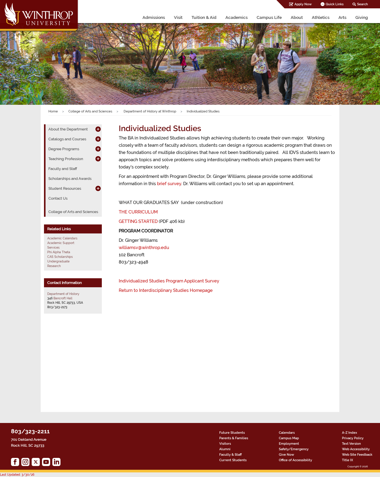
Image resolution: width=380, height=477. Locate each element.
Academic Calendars (62, 238)
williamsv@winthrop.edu (144, 247)
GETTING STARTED (138, 221)
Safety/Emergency (294, 449)
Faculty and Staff (62, 168)
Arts (342, 17)
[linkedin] (57, 463)
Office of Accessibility (295, 460)
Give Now (286, 455)
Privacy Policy (353, 438)
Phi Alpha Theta (58, 252)
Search (362, 4)
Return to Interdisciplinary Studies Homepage (166, 290)
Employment (289, 444)
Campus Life (269, 17)
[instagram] (26, 463)
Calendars (287, 433)
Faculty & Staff (230, 455)
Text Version (351, 444)
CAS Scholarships (60, 256)
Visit (178, 17)
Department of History (63, 294)
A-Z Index (349, 433)
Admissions (153, 17)
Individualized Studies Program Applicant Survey (169, 281)
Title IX (347, 460)
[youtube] (47, 463)
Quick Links (334, 4)
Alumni (224, 449)
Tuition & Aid (204, 17)
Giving (361, 17)
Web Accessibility (356, 449)
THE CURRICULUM (138, 212)
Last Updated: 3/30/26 (17, 474)
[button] (28, 58)
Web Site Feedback (357, 455)
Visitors (225, 444)
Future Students (232, 433)
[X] (37, 463)
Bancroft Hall (62, 298)
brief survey (169, 183)
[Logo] (39, 16)
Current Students (233, 460)
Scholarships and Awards (69, 178)
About (297, 17)
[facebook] (16, 463)
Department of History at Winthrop (149, 111)
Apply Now (303, 4)
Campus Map (289, 438)
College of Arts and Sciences (90, 111)
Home (53, 111)
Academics (236, 17)
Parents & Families (233, 438)
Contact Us (58, 198)
